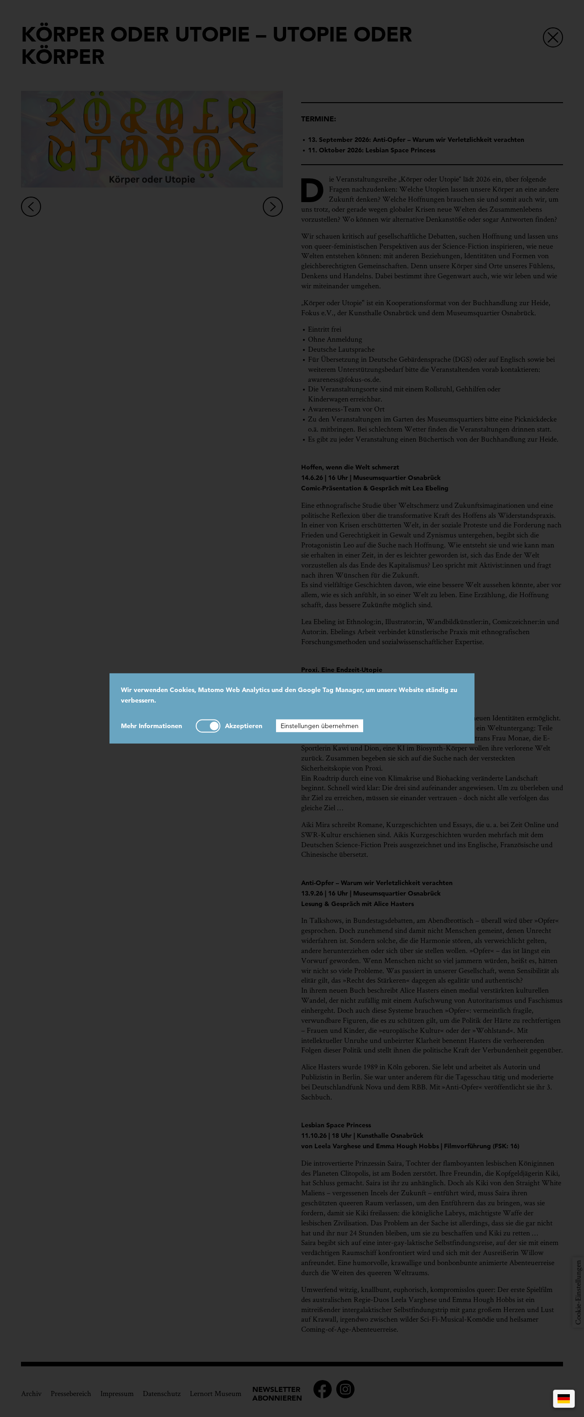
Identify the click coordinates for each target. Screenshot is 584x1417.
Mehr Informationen (151, 725)
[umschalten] (208, 725)
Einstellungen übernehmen (320, 725)
